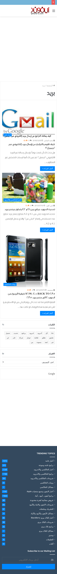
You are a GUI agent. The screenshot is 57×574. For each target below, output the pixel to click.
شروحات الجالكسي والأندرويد (41, 478)
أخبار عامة (49, 461)
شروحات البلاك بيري (45, 522)
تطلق (44, 338)
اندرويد (31, 333)
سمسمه (50, 290)
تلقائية (36, 338)
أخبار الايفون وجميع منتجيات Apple (40, 491)
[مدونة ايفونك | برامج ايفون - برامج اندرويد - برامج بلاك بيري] (40, 11)
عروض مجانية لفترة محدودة (41, 500)
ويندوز (51, 535)
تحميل (8, 333)
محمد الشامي (48, 140)
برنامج (24, 333)
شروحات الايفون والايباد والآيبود (41, 504)
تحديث (16, 333)
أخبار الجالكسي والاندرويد (43, 469)
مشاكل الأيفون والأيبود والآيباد (42, 513)
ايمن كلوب (49, 206)
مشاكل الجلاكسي (46, 487)
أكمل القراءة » (47, 168)
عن (8, 338)
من (32, 342)
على (14, 338)
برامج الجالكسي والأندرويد (43, 474)
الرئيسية (50, 85)
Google (51, 373)
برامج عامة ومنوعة (46, 465)
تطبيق (51, 338)
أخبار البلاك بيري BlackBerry (42, 518)
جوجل (29, 338)
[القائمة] (53, 12)
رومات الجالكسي (46, 483)
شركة (21, 338)
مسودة (39, 342)
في (52, 342)
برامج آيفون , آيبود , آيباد (44, 496)
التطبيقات (49, 539)
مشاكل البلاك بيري (46, 531)
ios (52, 333)
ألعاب (51, 544)
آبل (47, 333)
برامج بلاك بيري (47, 526)
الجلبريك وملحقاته (46, 509)
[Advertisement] (28, 48)
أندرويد (40, 333)
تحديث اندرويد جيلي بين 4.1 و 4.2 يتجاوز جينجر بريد (30, 209)
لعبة (46, 342)
